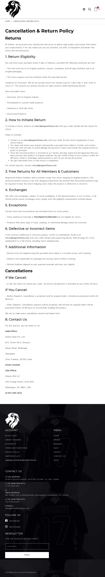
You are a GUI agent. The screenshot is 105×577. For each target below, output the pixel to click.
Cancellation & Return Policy (20, 460)
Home (56, 436)
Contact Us (59, 456)
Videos (57, 452)
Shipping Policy (12, 456)
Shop (56, 460)
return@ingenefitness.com (46, 126)
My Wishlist (10, 444)
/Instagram (14, 527)
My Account (11, 436)
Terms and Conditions (16, 448)
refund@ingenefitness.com (44, 165)
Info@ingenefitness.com (17, 508)
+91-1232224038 (12, 502)
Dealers (58, 444)
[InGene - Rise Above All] (13, 9)
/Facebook (14, 521)
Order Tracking (13, 440)
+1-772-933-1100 (12, 486)
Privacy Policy (12, 452)
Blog (56, 448)
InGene (57, 440)
